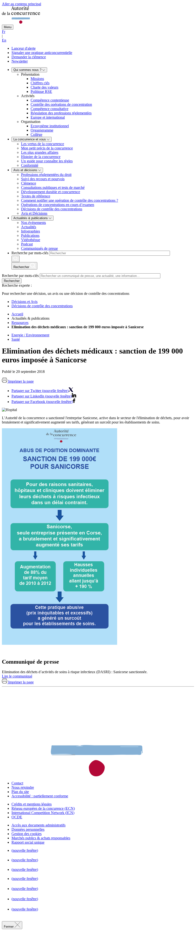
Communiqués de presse (39, 248)
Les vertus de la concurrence (42, 144)
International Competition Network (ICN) (42, 813)
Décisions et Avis (24, 302)
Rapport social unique (27, 842)
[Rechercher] (15, 259)
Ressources (19, 323)
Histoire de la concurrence (40, 157)
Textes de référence (35, 196)
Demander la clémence (28, 57)
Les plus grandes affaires (39, 152)
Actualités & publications (31, 218)
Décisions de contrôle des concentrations (51, 209)
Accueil (17, 314)
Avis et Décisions (34, 213)
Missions (37, 79)
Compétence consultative (49, 109)
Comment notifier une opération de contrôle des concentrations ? (69, 200)
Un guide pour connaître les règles (47, 161)
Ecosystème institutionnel (50, 126)
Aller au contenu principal (21, 4)
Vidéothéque (30, 240)
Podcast (27, 244)
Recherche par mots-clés (29, 253)
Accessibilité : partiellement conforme (39, 796)
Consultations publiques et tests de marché (53, 187)
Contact (17, 783)
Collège (36, 134)
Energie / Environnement (30, 335)
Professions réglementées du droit (46, 175)
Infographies (30, 231)
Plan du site (20, 792)
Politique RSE (41, 92)
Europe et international (48, 117)
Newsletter (19, 61)
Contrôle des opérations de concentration (61, 104)
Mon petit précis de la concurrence (47, 148)
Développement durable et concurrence (50, 192)
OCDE (16, 817)
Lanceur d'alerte (23, 48)
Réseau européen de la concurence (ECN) (43, 808)
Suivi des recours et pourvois (43, 179)
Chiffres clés (40, 83)
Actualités (28, 227)
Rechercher (12, 281)
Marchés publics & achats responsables (40, 838)
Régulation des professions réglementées (61, 113)
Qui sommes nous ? (27, 70)
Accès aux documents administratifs (38, 825)
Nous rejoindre (22, 787)
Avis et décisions (25, 170)
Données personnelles (27, 829)
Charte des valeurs (44, 87)
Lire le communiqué (17, 676)
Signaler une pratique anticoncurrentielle (41, 53)
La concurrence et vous (30, 139)
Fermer (9, 926)
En (4, 40)
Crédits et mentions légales (31, 804)
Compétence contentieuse (50, 100)
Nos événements (33, 223)
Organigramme (42, 130)
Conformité (29, 165)
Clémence (28, 183)
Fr (3, 32)
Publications (30, 235)
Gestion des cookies (26, 834)
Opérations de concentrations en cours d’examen (57, 205)
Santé (15, 339)
